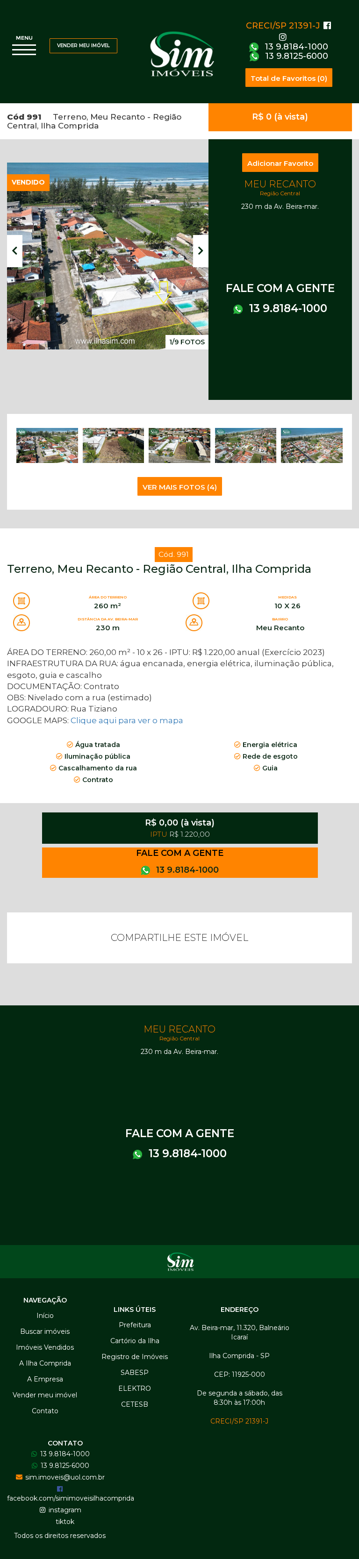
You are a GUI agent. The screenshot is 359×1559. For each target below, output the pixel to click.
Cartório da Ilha (134, 1341)
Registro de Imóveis (134, 1357)
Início (45, 1315)
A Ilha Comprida (45, 1363)
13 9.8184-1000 (295, 47)
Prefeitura (135, 1325)
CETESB (134, 1404)
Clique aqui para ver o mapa (127, 720)
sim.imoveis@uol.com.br (64, 1477)
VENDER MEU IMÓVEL (83, 46)
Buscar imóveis (45, 1331)
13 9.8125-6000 (295, 56)
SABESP (135, 1372)
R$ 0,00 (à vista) (180, 828)
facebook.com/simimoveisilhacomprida (70, 1498)
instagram (64, 1510)
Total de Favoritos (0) (289, 78)
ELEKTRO (134, 1388)
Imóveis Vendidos (45, 1347)
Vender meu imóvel (45, 1395)
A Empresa (45, 1379)
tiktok (64, 1521)
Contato (45, 1411)
